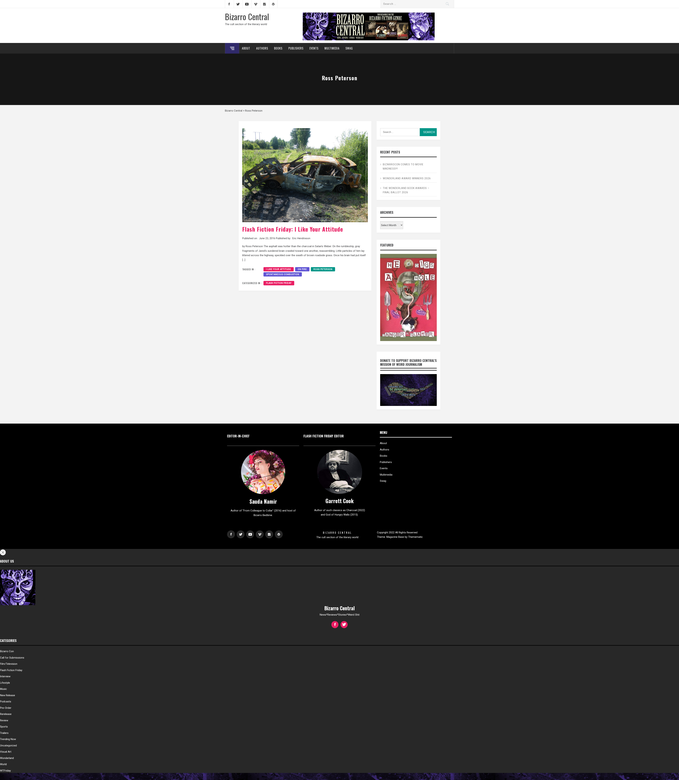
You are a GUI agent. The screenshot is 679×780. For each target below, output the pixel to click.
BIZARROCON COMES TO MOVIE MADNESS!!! (403, 166)
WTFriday (5, 770)
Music (3, 689)
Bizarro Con (7, 651)
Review (4, 720)
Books (278, 48)
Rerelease (5, 714)
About (246, 48)
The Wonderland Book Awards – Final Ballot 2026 (406, 190)
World (3, 764)
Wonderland (7, 758)
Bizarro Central (247, 16)
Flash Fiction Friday (279, 283)
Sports (4, 726)
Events (313, 48)
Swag (349, 48)
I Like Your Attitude (278, 269)
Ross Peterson (323, 269)
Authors (262, 48)
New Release (7, 695)
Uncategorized (8, 745)
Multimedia (332, 48)
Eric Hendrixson (301, 238)
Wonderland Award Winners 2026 (407, 178)
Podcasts (5, 701)
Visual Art (5, 751)
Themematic (415, 537)
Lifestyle (5, 682)
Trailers (4, 733)
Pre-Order (5, 707)
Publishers (295, 48)
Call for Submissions (12, 657)
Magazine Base (395, 537)
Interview (5, 676)
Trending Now (8, 739)
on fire (302, 269)
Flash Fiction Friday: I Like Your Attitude (292, 229)
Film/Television (8, 663)
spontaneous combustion (282, 274)
